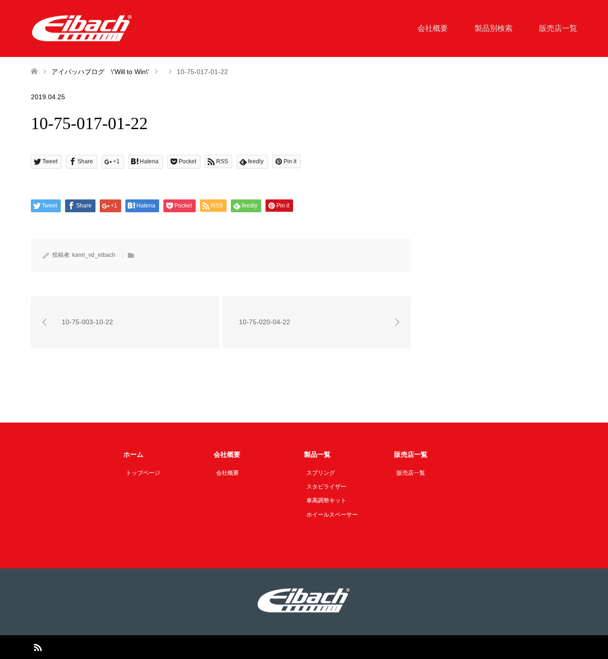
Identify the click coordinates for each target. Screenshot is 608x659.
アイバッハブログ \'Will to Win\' (100, 71)
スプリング (320, 473)
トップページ (143, 473)
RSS (37, 646)
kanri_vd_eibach (93, 255)
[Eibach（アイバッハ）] (82, 28)
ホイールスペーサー (332, 514)
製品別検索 (494, 28)
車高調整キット (326, 500)
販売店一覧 (558, 28)
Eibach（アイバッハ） (293, 647)
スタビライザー (326, 486)
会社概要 (433, 28)
